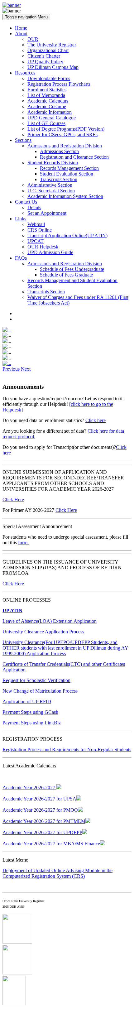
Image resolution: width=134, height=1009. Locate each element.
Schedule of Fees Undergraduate (72, 269)
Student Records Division (52, 162)
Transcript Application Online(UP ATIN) (67, 235)
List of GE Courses (46, 123)
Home (21, 28)
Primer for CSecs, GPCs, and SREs (62, 134)
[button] (11, 369)
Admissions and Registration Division (64, 145)
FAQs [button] (21, 258)
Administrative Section (49, 185)
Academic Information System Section (65, 196)
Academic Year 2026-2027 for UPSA (39, 798)
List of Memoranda (46, 95)
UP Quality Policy (45, 61)
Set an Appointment (46, 213)
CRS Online (39, 230)
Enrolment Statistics (46, 89)
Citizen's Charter (43, 56)
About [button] (21, 33)
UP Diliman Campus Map (53, 67)
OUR (32, 39)
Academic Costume (46, 106)
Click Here (13, 499)
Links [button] (20, 218)
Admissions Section (59, 151)
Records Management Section (69, 168)
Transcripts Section (58, 179)
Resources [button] (25, 72)
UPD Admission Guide (50, 252)
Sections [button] (23, 140)
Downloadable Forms (48, 78)
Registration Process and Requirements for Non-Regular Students (66, 749)
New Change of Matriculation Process (40, 691)
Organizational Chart (48, 50)
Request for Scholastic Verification (36, 680)
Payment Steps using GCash (30, 712)
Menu (26, 17)
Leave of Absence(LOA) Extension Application (49, 621)
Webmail (36, 224)
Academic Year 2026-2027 (29, 787)
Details (34, 207)
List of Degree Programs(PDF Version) (65, 129)
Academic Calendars (47, 100)
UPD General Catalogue (51, 117)
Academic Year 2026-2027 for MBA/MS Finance (51, 843)
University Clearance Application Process (43, 631)
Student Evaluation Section (66, 173)
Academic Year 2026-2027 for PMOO (40, 810)
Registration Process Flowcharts (58, 84)
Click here (95, 420)
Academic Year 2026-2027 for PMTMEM (43, 821)
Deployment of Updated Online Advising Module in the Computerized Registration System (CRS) (57, 873)
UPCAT (35, 241)
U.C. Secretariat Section (51, 190)
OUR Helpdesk (42, 246)
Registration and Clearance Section (74, 157)
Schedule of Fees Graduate (66, 274)
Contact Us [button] (26, 201)
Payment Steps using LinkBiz (31, 722)
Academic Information (49, 112)
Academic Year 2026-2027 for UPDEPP (42, 832)
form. (23, 542)
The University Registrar (51, 44)
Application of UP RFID (26, 701)
